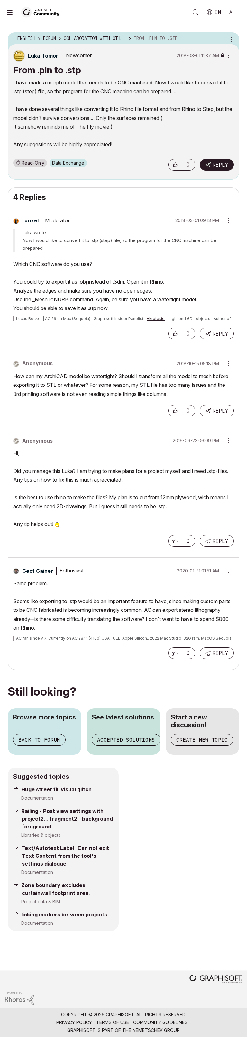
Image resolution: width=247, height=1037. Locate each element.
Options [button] (230, 38)
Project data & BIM (40, 901)
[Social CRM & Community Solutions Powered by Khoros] (19, 998)
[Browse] (13, 12)
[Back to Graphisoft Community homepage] (42, 12)
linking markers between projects (64, 914)
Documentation (37, 798)
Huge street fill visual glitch (56, 789)
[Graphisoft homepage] (215, 979)
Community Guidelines (160, 1022)
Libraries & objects (40, 835)
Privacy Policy (74, 1022)
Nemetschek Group (156, 1030)
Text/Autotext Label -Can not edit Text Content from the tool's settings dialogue (65, 856)
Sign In (233, 12)
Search (195, 12)
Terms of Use (112, 1022)
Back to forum (39, 740)
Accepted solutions (126, 740)
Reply (220, 164)
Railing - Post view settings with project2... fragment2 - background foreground (67, 819)
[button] (175, 164)
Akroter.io (156, 318)
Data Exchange (68, 163)
